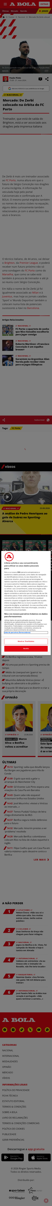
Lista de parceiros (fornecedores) (17, 632)
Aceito (26, 649)
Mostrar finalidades (26, 641)
